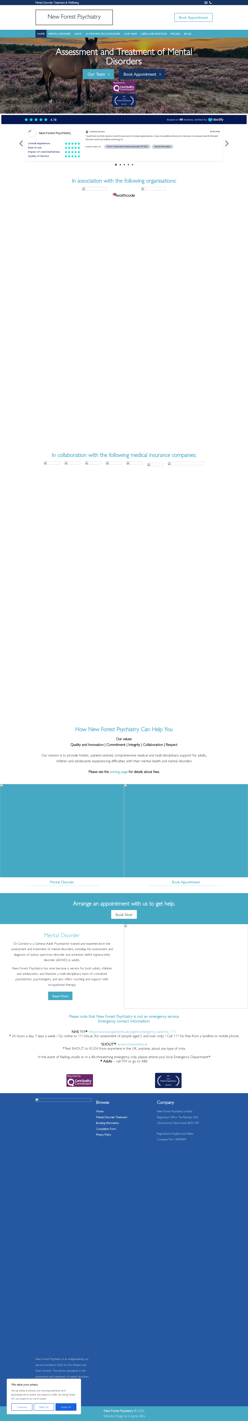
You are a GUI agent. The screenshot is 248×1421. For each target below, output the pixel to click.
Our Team (130, 34)
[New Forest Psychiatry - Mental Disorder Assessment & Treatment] (74, 17)
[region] (44, 1396)
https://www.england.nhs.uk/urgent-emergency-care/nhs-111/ (132, 1031)
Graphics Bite (136, 1415)
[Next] (205, 316)
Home (41, 34)
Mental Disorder (59, 34)
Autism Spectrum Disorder (103, 34)
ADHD (78, 34)
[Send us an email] (206, 3)
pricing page (119, 771)
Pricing (175, 34)
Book (187, 34)
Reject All (44, 1407)
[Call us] (210, 3)
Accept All (66, 1407)
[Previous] (43, 316)
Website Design (113, 1415)
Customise (22, 1407)
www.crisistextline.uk (132, 1043)
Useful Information (154, 34)
